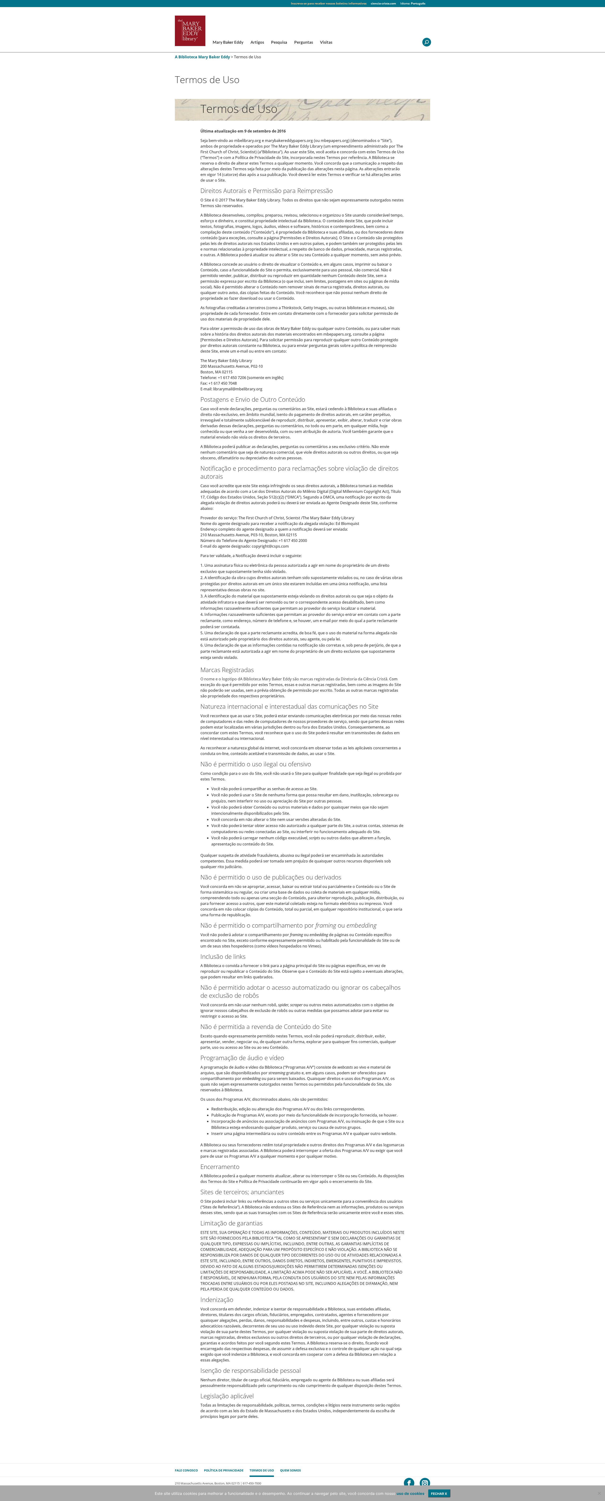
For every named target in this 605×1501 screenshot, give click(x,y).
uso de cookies (410, 1493)
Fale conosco (186, 1470)
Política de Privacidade (223, 1470)
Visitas (326, 43)
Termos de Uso (262, 1470)
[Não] (599, 1493)
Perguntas (303, 43)
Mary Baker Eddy (228, 43)
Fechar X (439, 1494)
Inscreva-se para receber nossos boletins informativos (329, 3)
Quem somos (290, 1470)
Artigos (257, 43)
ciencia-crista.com (383, 3)
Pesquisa (279, 43)
